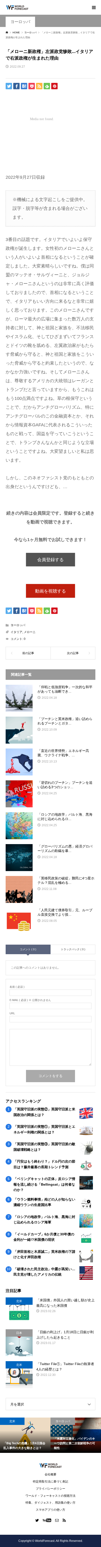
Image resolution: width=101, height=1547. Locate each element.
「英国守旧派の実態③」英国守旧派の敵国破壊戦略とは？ (44, 1146)
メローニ (30, 632)
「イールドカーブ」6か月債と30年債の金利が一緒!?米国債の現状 (43, 1237)
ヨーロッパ (20, 22)
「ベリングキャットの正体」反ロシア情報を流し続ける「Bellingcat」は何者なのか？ (44, 1184)
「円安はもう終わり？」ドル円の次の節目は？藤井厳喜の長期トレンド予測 (44, 1164)
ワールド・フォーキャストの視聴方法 (50, 1495)
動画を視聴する (50, 591)
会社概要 (50, 1474)
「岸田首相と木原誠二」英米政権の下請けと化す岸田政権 (44, 1254)
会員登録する (50, 559)
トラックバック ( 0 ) (73, 949)
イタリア (16, 632)
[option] (25, 1435)
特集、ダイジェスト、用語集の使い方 (50, 1502)
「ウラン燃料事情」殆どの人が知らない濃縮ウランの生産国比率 (44, 1202)
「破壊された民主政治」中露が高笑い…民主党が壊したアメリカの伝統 (44, 1271)
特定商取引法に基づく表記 (50, 1481)
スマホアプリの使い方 (50, 1509)
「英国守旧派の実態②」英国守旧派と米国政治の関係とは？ (44, 1111)
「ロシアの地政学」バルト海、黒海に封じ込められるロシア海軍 (44, 1219)
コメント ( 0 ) (28, 949)
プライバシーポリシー (50, 1488)
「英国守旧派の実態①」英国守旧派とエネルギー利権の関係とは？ (44, 1129)
